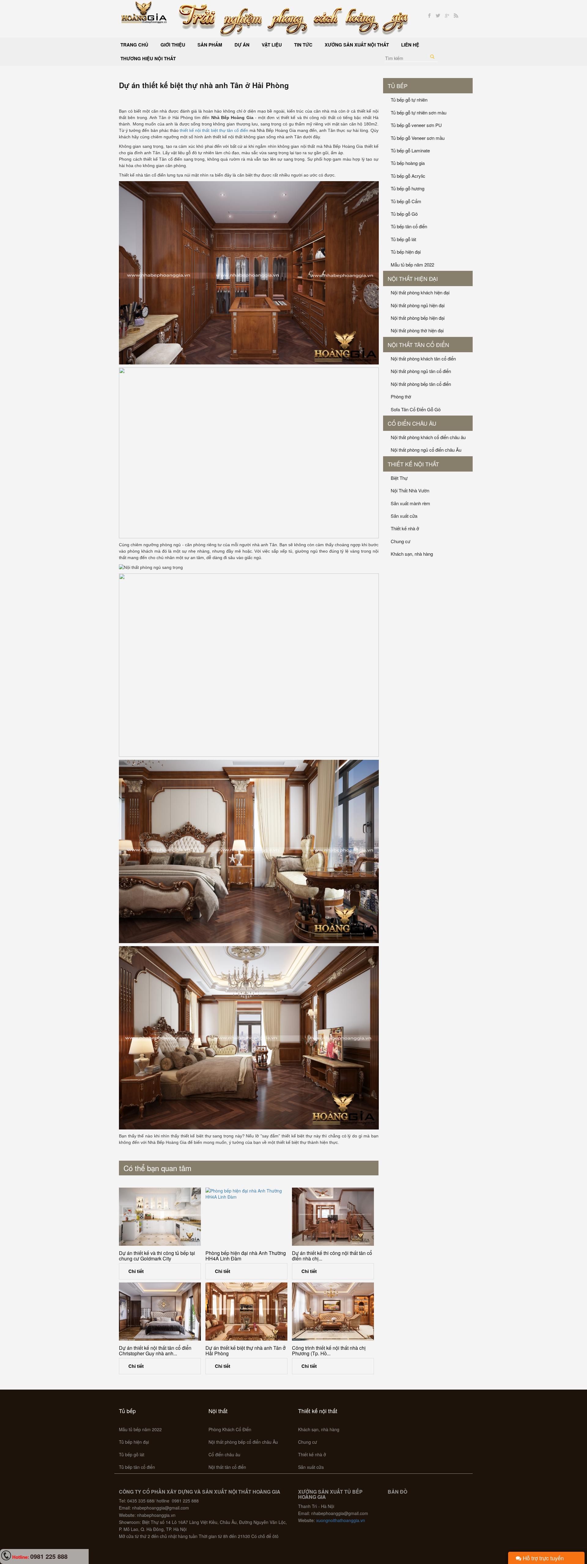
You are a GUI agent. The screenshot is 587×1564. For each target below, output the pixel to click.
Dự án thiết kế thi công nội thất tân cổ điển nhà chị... (332, 1255)
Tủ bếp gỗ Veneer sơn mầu (418, 138)
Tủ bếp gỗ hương (407, 188)
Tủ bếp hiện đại (406, 251)
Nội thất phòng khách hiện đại (420, 292)
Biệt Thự (399, 478)
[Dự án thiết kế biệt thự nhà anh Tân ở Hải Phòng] (246, 1311)
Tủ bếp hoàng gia (408, 163)
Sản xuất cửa (404, 516)
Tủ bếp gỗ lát (403, 239)
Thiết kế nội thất (413, 464)
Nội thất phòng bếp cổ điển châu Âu (243, 1442)
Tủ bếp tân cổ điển (409, 226)
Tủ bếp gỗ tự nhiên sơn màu (418, 112)
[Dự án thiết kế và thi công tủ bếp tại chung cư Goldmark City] (160, 1217)
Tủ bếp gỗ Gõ (404, 214)
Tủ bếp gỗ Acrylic (408, 176)
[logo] (144, 12)
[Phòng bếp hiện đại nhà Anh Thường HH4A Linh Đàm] (246, 1217)
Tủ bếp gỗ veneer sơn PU (416, 125)
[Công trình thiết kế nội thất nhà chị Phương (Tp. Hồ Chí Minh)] (333, 1311)
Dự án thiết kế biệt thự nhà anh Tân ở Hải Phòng (245, 1350)
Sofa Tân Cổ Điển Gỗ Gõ (416, 409)
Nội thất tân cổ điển (418, 345)
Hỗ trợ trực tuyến (542, 1558)
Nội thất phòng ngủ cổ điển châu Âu (426, 449)
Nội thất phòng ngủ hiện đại (418, 305)
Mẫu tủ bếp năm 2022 (412, 264)
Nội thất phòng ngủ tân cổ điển (421, 371)
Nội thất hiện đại (413, 278)
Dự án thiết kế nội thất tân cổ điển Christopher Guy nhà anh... (155, 1350)
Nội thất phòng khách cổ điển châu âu (428, 437)
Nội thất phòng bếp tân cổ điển (421, 384)
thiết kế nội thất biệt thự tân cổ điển (214, 130)
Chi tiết (136, 1271)
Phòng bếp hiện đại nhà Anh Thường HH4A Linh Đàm (245, 1255)
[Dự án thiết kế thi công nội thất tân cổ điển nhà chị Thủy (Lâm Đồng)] (333, 1217)
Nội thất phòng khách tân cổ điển (423, 358)
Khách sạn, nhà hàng (412, 554)
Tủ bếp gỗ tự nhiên (409, 99)
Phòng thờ (401, 396)
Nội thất (218, 1411)
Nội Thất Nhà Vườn (410, 490)
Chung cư (400, 541)
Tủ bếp (398, 86)
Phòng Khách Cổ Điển (230, 1429)
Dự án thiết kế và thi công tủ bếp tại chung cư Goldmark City (157, 1255)
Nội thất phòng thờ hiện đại (417, 330)
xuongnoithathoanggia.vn (340, 1520)
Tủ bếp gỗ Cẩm (406, 201)
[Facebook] (429, 16)
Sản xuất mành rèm (410, 503)
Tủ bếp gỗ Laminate (410, 150)
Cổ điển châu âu (412, 423)
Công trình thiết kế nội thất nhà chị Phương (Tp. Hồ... (329, 1350)
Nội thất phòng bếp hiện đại (418, 318)
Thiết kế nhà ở (405, 528)
